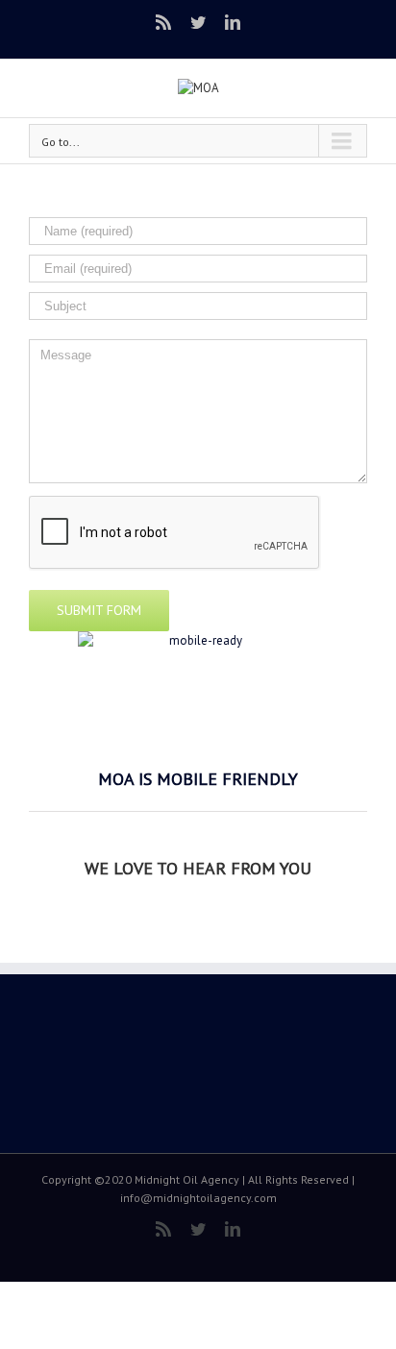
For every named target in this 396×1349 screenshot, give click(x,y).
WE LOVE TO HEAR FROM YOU (198, 868)
